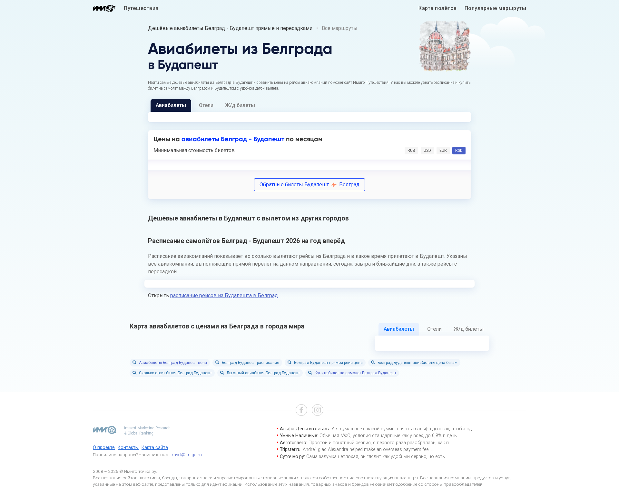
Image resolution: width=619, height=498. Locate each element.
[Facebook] (301, 410)
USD (427, 150)
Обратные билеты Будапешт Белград (309, 184)
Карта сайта (155, 447)
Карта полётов (437, 8)
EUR (443, 150)
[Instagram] (317, 410)
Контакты (128, 447)
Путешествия (141, 8)
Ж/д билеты (240, 105)
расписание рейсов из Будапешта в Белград (224, 295)
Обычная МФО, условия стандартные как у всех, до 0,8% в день (388, 435)
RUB (411, 150)
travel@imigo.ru (186, 454)
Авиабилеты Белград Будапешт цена (173, 362)
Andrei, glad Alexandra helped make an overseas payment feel (367, 449)
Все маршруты (340, 28)
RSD (459, 150)
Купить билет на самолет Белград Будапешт (355, 373)
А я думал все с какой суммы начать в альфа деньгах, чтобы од (402, 429)
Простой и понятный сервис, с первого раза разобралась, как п (379, 442)
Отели (206, 105)
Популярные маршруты (495, 8)
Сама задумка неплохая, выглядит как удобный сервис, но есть (376, 456)
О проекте (104, 447)
